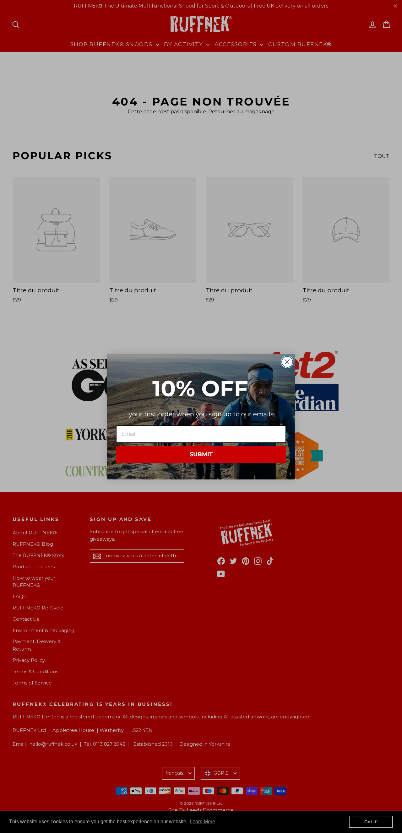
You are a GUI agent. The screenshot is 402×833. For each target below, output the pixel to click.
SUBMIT (201, 454)
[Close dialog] (287, 361)
